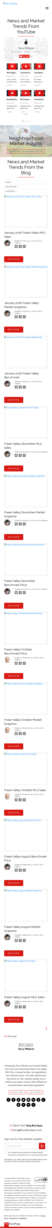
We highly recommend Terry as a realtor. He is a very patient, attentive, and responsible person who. (12, 73)
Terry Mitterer (26, 48)
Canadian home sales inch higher (39, 73)
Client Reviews (35, 1092)
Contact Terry (17, 1092)
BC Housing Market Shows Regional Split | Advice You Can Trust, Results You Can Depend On (25, 99)
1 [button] (22, 121)
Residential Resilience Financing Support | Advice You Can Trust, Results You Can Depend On (12, 99)
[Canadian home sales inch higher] (39, 66)
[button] (25, 63)
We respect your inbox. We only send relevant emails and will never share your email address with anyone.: (25, 1160)
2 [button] (25, 121)
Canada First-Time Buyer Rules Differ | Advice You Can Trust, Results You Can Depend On (25, 73)
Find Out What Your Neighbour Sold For (26, 151)
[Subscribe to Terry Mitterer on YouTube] (26, 56)
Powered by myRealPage (18, 1218)
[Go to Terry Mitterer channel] (26, 41)
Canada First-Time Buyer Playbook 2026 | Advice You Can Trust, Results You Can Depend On (39, 99)
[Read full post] (26, 213)
